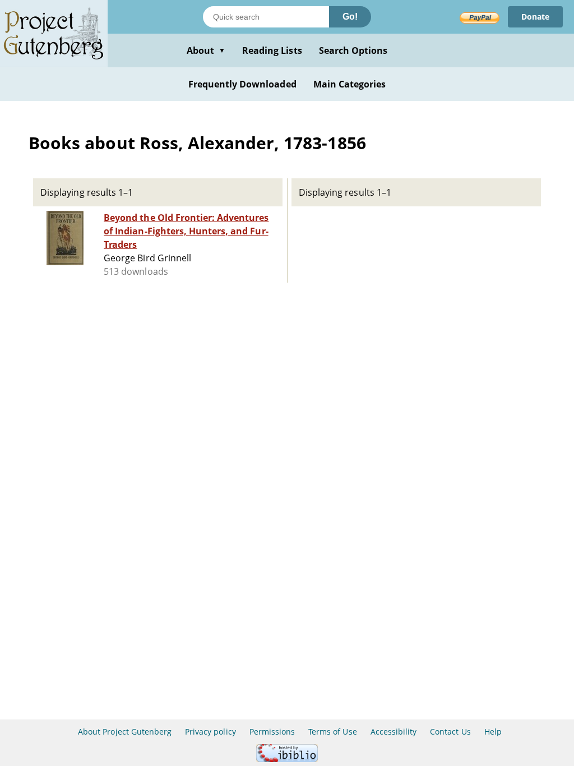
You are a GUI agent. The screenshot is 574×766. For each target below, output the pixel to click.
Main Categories (349, 84)
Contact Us (450, 731)
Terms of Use (332, 731)
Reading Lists (272, 50)
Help (493, 731)
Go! (350, 16)
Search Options (353, 50)
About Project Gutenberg (125, 731)
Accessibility (394, 731)
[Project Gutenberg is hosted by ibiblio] (287, 759)
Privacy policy (210, 731)
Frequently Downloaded (242, 84)
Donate (535, 16)
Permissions (272, 731)
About (206, 50)
